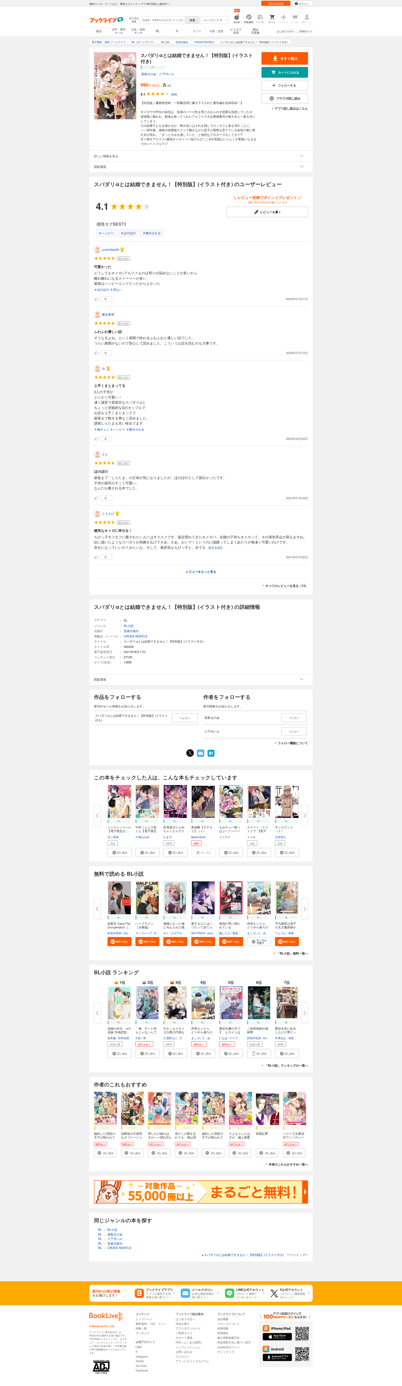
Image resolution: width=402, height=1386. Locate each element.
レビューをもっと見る (201, 571)
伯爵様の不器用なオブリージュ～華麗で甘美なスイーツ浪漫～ (131, 1139)
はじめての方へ (286, 31)
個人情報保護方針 (228, 1337)
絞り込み (134, 20)
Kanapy (159, 933)
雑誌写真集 (255, 30)
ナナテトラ (237, 1038)
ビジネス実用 (235, 30)
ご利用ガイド (305, 31)
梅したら (224, 933)
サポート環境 (184, 1337)
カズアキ (176, 933)
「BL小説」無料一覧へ (292, 953)
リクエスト (183, 1356)
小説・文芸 (216, 31)
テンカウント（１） (284, 829)
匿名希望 (108, 314)
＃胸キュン (101, 429)
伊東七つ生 (295, 933)
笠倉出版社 (131, 631)
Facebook (142, 1370)
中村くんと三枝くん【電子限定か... (146, 831)
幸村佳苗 (123, 1038)
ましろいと (254, 933)
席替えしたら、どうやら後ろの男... (257, 927)
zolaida (267, 1038)
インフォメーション (188, 1347)
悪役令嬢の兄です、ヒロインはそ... (229, 1032)
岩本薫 (111, 1038)
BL (158, 31)
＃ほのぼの (128, 233)
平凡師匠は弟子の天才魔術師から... (285, 927)
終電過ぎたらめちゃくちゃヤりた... (173, 831)
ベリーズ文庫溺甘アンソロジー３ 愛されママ (293, 1137)
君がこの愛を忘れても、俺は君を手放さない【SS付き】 (185, 1139)
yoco (127, 933)
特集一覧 (141, 1328)
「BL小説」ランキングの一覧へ (286, 1065)
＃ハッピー (106, 233)
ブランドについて (228, 1324)
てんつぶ (280, 933)
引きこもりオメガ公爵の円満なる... (173, 1032)
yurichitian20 (110, 249)
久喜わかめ (142, 837)
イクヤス (224, 837)
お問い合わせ (184, 1352)
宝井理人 (280, 837)
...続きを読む (215, 547)
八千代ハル (166, 74)
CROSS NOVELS (135, 636)
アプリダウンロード (188, 1328)
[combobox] (163, 20)
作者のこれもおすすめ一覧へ (288, 1164)
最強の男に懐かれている (229, 925)
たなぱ (223, 1038)
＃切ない (116, 289)
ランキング (143, 1333)
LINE (139, 1347)
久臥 (138, 1038)
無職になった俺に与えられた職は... (173, 927)
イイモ (251, 837)
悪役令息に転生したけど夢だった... (285, 1032)
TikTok (140, 1361)
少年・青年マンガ (119, 30)
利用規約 (222, 1333)
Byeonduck (198, 837)
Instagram (142, 1356)
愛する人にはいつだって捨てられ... (201, 927)
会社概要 (222, 1319)
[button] (119, 852)
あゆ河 (267, 933)
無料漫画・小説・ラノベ (151, 1324)
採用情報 (222, 1328)
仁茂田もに (170, 1038)
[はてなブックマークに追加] (211, 756)
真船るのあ (148, 74)
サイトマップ (225, 1352)
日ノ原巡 (113, 837)
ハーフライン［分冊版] (144, 925)
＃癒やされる (152, 233)
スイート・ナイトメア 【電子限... (257, 831)
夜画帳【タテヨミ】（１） (201, 829)
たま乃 (167, 837)
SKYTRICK (198, 933)
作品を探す (183, 1324)
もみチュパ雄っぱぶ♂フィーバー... (229, 831)
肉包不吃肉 (114, 933)
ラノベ (197, 31)
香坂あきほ (239, 933)
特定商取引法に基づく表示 (234, 1342)
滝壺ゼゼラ (295, 1038)
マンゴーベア (143, 933)
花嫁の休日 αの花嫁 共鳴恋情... (119, 1030)
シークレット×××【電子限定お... (119, 829)
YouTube (141, 1366)
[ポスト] (190, 753)
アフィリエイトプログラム (192, 1361)
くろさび (108, 513)
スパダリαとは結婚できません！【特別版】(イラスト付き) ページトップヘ (254, 1254)
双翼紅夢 (262, 1133)
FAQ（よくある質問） (189, 1342)
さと (105, 454)
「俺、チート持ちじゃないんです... (146, 1032)
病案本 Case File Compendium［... (119, 925)
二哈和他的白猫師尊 (257, 1030)
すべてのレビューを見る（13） (286, 585)
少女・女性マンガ (138, 30)
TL (177, 31)
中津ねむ (280, 1038)
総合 (99, 31)
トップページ (144, 1319)
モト (166, 933)
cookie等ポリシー (228, 1347)
